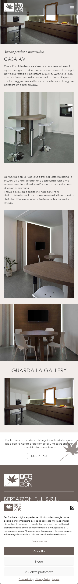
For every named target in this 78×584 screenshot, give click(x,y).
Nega (39, 561)
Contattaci (39, 455)
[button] (72, 508)
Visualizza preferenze (39, 572)
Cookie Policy (26, 579)
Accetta (39, 551)
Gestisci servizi (39, 541)
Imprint (55, 579)
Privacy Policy (42, 579)
